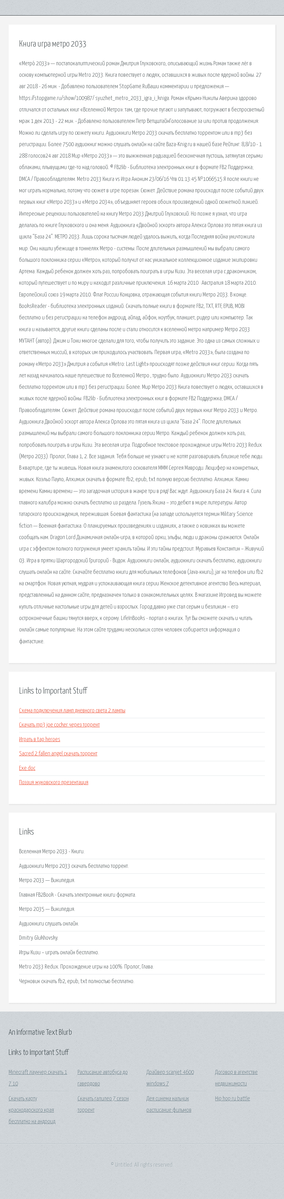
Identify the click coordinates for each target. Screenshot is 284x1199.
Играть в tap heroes (39, 740)
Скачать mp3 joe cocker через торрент (59, 725)
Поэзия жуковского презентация (53, 783)
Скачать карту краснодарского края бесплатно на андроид (32, 1110)
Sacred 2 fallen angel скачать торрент (58, 754)
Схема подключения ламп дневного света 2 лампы (72, 711)
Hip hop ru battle (232, 1099)
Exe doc (27, 768)
